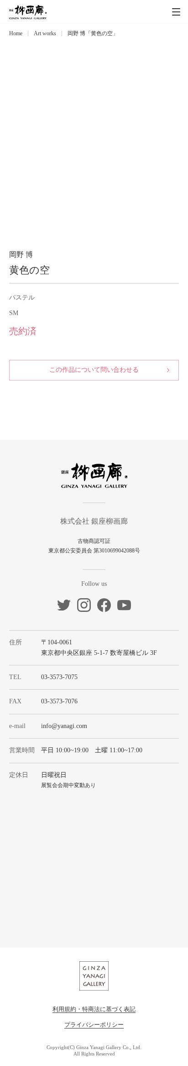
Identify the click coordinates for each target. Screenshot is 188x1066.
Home (15, 33)
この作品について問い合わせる (94, 369)
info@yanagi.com (64, 726)
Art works (45, 33)
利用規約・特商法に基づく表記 (94, 1009)
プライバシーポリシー (94, 1024)
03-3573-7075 (59, 677)
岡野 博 (21, 254)
